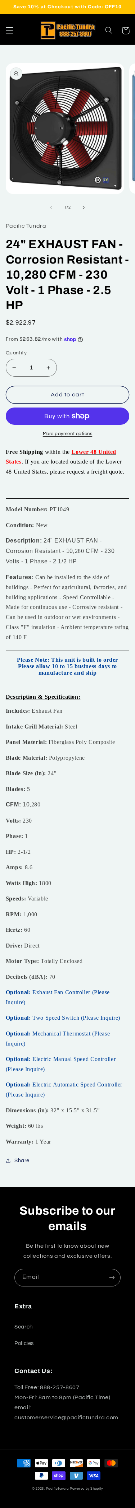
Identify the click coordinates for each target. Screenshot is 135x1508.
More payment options (68, 434)
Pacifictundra (57, 1488)
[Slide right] (84, 207)
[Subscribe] (112, 1277)
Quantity (16, 352)
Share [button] (22, 1160)
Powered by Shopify (86, 1488)
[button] (9, 30)
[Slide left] (51, 207)
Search (23, 1327)
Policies (24, 1343)
